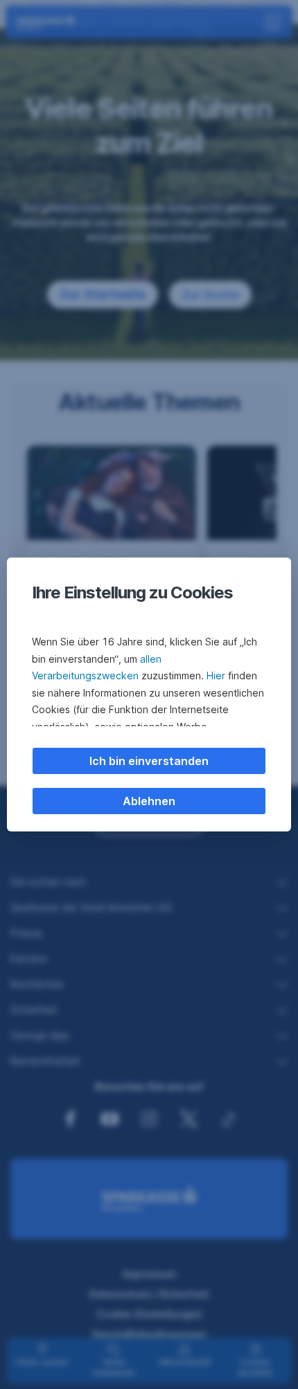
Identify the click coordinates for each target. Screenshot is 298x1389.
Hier (216, 675)
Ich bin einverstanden (149, 761)
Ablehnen (149, 801)
